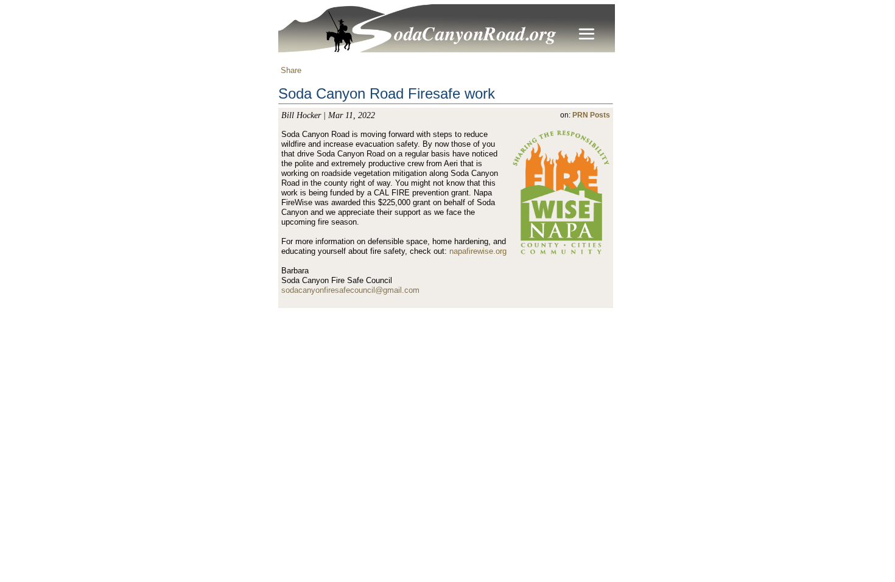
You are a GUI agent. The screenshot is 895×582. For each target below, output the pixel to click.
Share (289, 70)
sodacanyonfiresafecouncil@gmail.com (350, 290)
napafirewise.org (478, 251)
